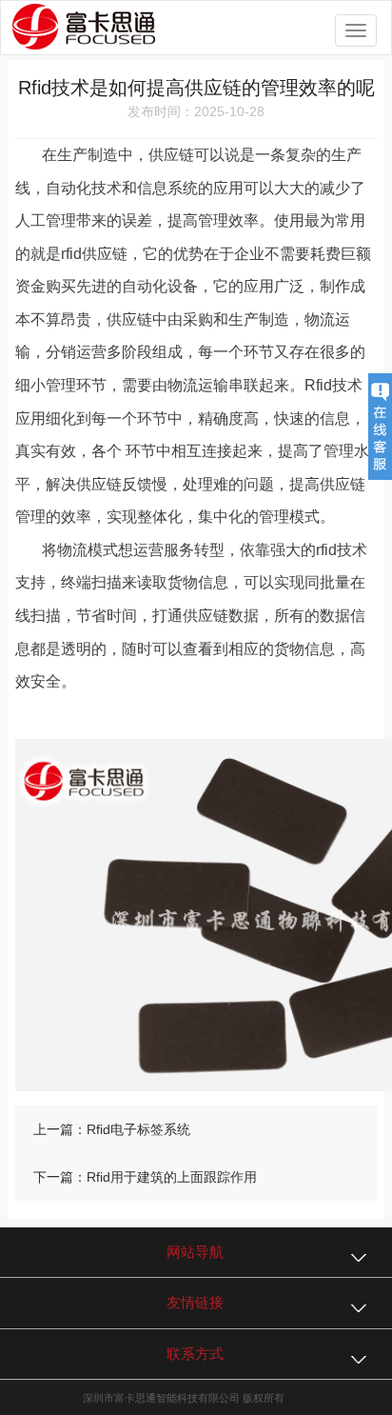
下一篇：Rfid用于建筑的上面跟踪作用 (145, 1177)
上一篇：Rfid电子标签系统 (111, 1129)
